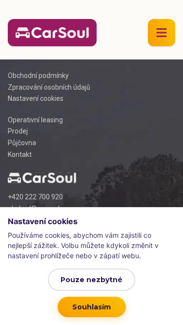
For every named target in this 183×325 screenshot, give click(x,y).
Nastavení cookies (35, 98)
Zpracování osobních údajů (49, 87)
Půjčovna (22, 143)
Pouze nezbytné (91, 279)
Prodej (18, 131)
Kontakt (20, 154)
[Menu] (161, 32)
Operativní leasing (35, 120)
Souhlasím (91, 307)
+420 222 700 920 (35, 197)
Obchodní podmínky (38, 75)
